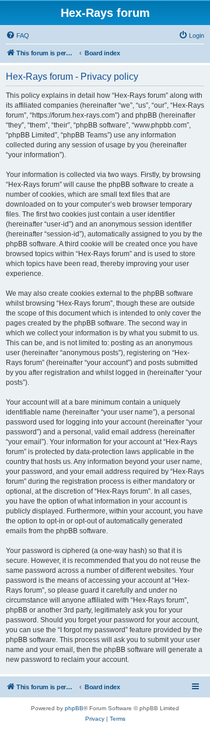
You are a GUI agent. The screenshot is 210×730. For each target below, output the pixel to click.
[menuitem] (17, 35)
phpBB (74, 708)
